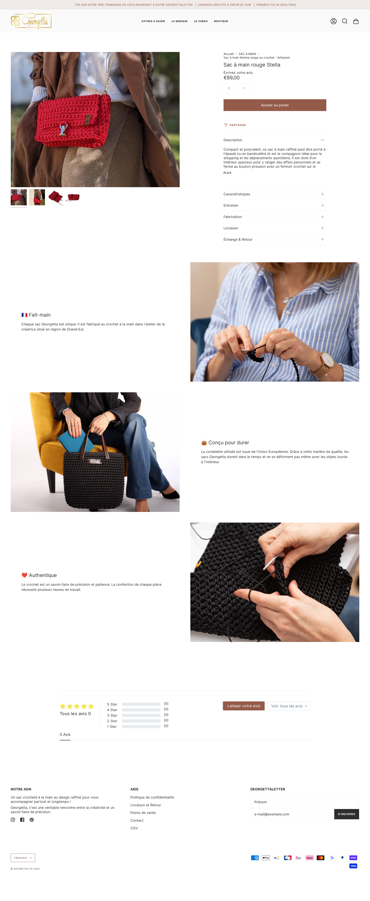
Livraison (231, 228)
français (21, 858)
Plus (228, 173)
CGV (134, 828)
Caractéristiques (237, 194)
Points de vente (143, 813)
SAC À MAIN (247, 54)
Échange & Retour (238, 239)
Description (233, 140)
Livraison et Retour (145, 805)
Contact (136, 820)
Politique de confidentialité (152, 797)
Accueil (229, 54)
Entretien (231, 205)
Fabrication (233, 217)
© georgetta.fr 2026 (25, 868)
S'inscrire (346, 814)
